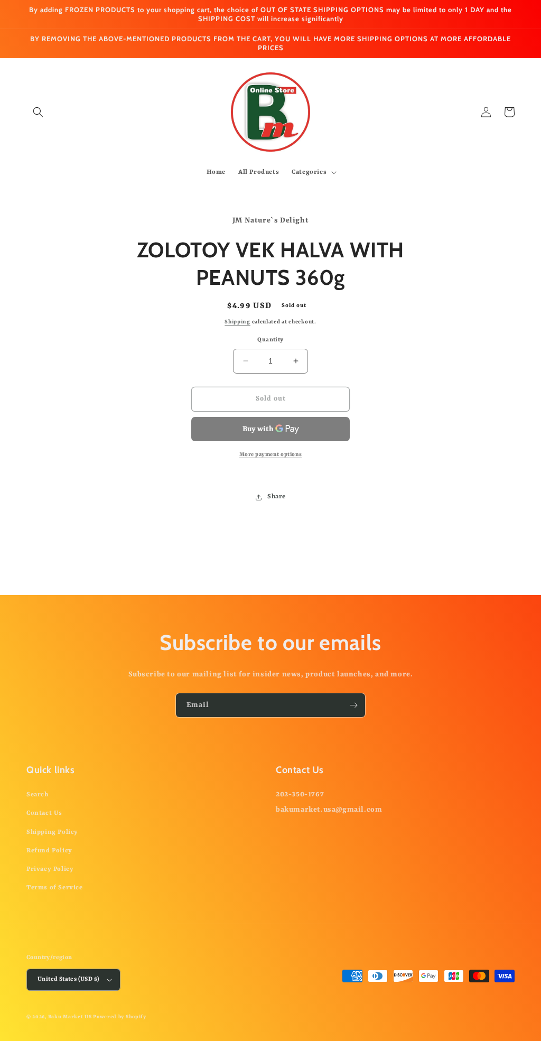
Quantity (270, 340)
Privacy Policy (49, 869)
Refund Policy (49, 850)
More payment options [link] (270, 454)
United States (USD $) (68, 979)
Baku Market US (70, 1017)
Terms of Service (54, 887)
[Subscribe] (353, 705)
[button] (38, 112)
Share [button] (276, 496)
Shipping (237, 322)
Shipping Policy (52, 832)
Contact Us (44, 813)
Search (37, 794)
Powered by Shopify (119, 1017)
